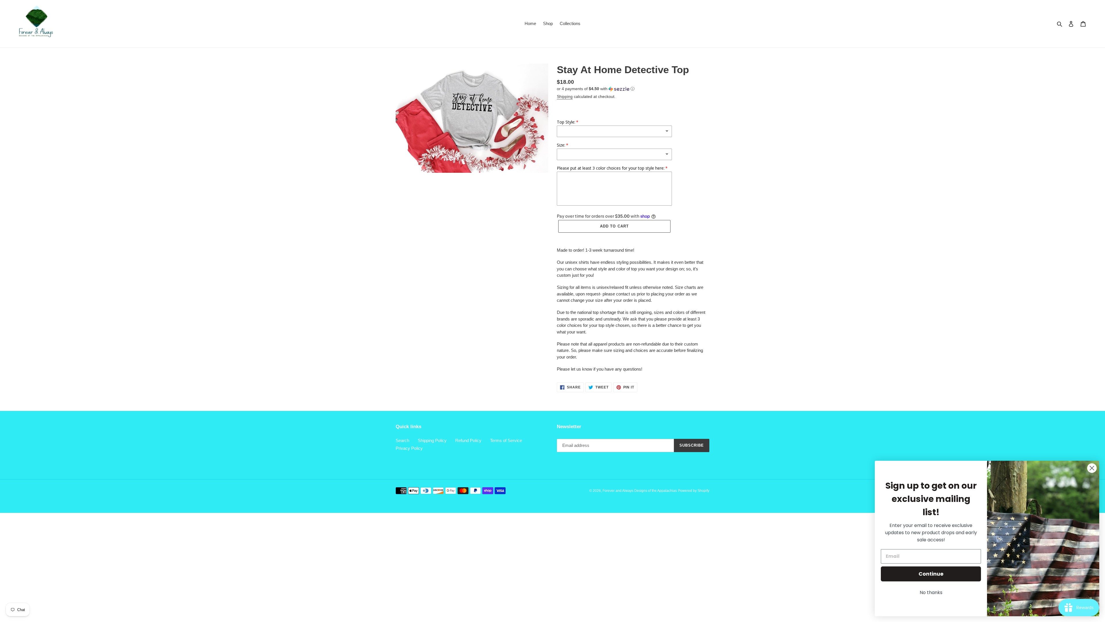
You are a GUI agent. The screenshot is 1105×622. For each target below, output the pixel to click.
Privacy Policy (409, 448)
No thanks (931, 592)
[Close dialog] (1092, 468)
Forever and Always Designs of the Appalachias (640, 491)
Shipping (565, 96)
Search (402, 440)
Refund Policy (468, 440)
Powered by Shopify (693, 491)
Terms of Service (506, 440)
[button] (596, 89)
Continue (931, 573)
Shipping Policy (432, 440)
